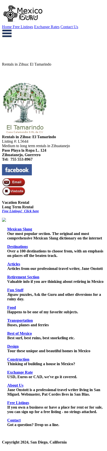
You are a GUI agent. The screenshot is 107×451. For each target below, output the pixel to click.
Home (7, 27)
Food (11, 307)
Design (13, 346)
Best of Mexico (19, 333)
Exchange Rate (20, 372)
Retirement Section (23, 277)
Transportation (20, 320)
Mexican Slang (19, 229)
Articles (13, 264)
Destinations (17, 246)
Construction (18, 359)
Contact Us (69, 27)
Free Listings (23, 27)
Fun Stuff (15, 290)
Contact (14, 420)
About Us (15, 385)
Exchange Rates (46, 27)
